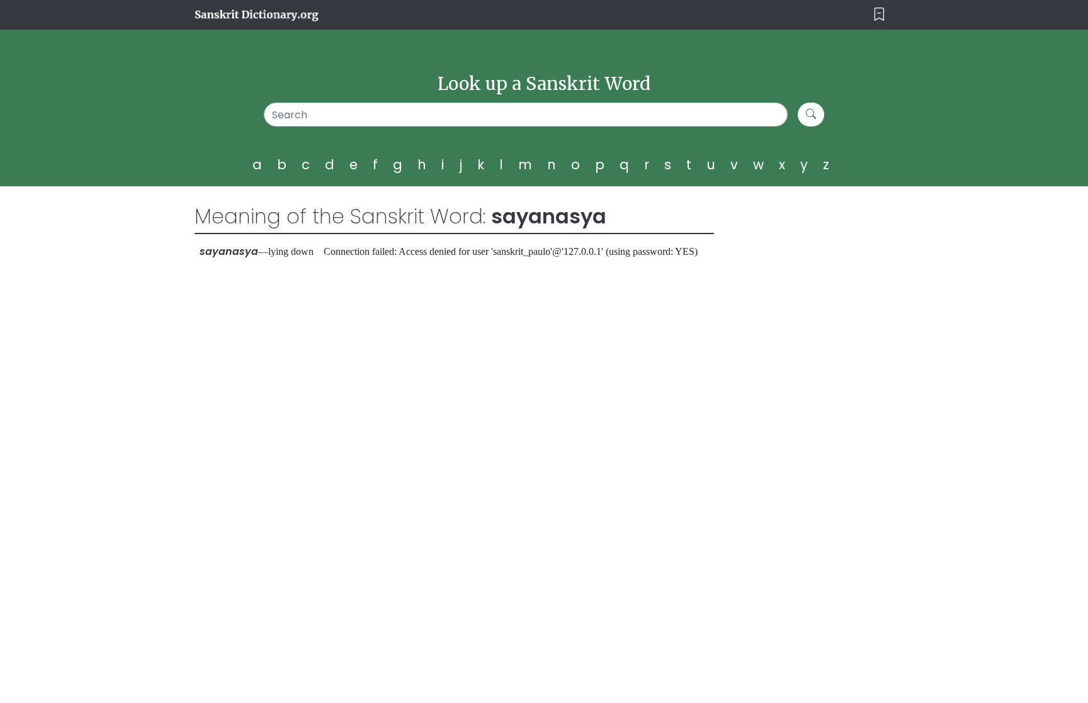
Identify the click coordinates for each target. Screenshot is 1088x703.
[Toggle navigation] (879, 15)
